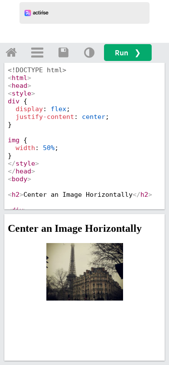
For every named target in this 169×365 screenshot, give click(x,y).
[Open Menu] (37, 52)
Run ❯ (128, 53)
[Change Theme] (89, 52)
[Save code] (63, 52)
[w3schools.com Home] (11, 52)
